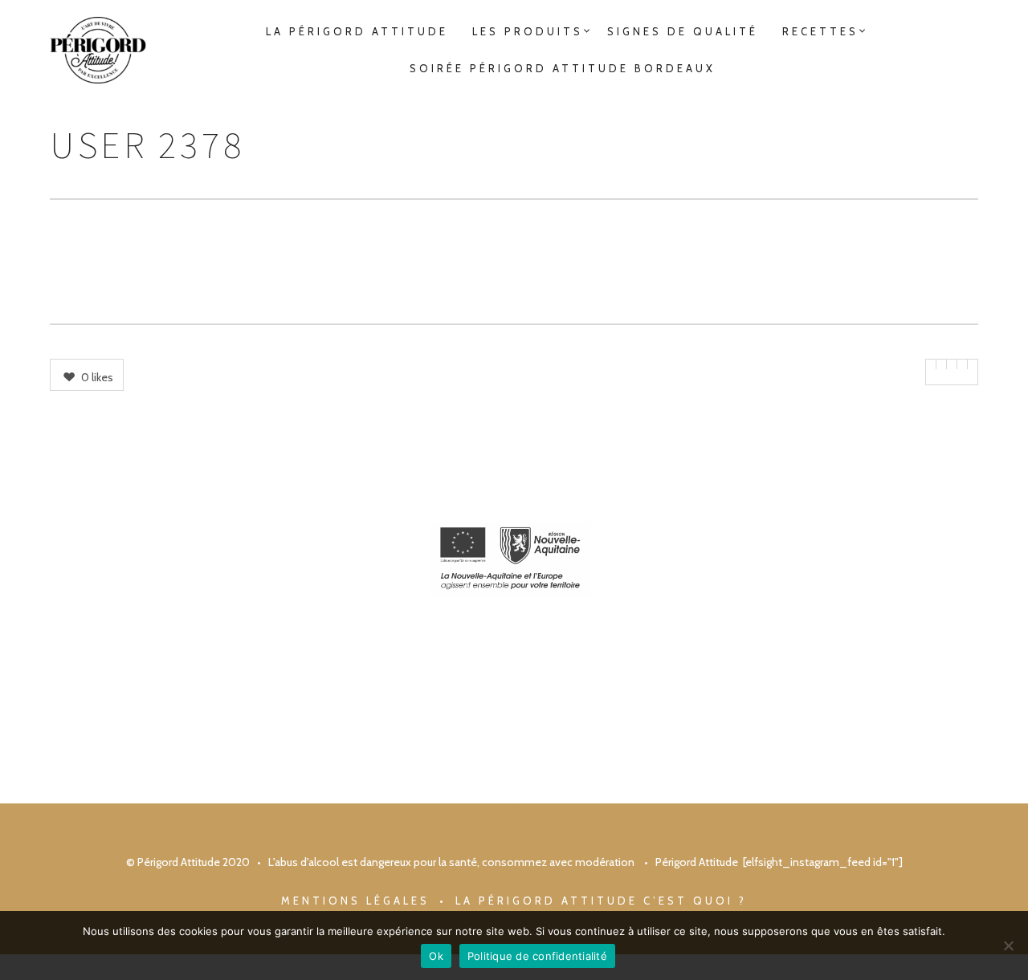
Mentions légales (355, 900)
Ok (436, 956)
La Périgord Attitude (357, 31)
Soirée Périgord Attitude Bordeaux (563, 68)
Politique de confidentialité (537, 956)
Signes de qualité (682, 31)
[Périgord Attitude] (98, 50)
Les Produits (527, 31)
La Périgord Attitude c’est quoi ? (601, 900)
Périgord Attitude (696, 862)
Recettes (820, 31)
